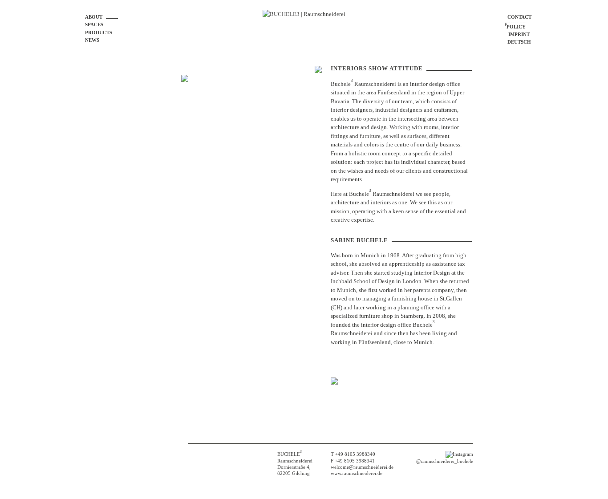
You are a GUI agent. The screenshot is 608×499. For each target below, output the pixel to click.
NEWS (92, 40)
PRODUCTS (98, 32)
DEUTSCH (519, 42)
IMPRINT (519, 34)
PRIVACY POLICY (515, 25)
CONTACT (519, 17)
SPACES (94, 24)
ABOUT (93, 17)
